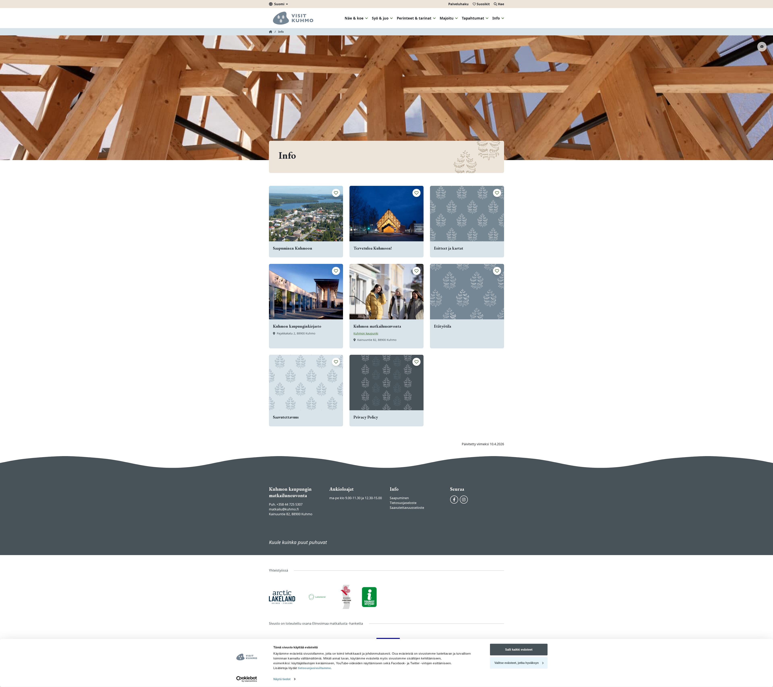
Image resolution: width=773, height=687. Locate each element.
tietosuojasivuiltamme (314, 668)
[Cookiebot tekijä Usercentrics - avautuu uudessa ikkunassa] (246, 679)
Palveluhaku (458, 4)
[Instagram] (464, 500)
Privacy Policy (365, 417)
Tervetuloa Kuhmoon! (372, 248)
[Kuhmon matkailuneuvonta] (386, 291)
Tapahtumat (473, 18)
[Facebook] (454, 500)
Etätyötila (442, 326)
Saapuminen (399, 498)
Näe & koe (354, 18)
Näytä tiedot (281, 679)
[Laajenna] (366, 18)
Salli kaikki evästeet (518, 649)
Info (496, 18)
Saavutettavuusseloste (407, 507)
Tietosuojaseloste (403, 503)
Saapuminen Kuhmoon (292, 248)
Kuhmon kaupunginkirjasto (297, 326)
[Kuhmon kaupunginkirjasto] (306, 291)
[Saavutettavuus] (306, 382)
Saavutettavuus (286, 417)
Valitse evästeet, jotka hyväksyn (516, 662)
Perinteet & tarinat (414, 18)
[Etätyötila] (467, 291)
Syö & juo (380, 18)
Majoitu (447, 18)
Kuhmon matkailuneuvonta (377, 326)
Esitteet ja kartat (448, 248)
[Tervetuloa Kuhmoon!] (386, 213)
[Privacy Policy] (386, 382)
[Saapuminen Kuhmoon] (306, 213)
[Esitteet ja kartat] (467, 213)
